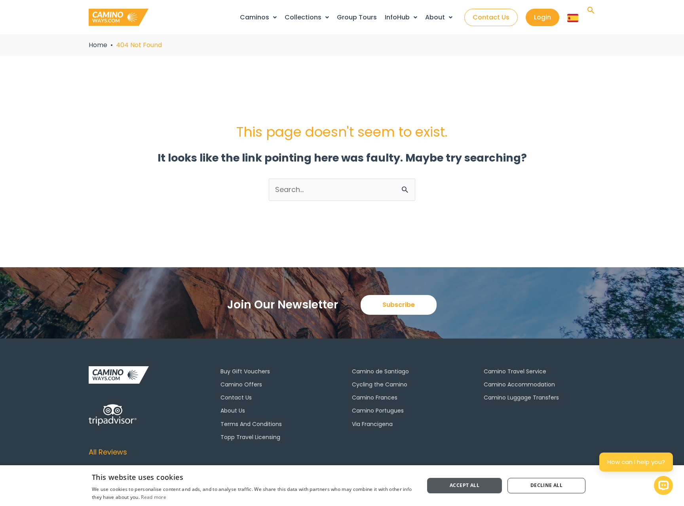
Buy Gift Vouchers (245, 371)
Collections (303, 17)
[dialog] (342, 485)
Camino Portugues (378, 411)
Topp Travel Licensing (250, 437)
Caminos (254, 17)
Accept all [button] (464, 485)
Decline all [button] (546, 485)
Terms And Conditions (251, 424)
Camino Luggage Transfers (521, 397)
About (435, 17)
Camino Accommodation (519, 384)
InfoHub (397, 17)
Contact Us (236, 397)
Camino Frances (374, 397)
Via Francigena (372, 424)
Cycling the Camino (379, 384)
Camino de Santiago (380, 371)
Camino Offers (241, 384)
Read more (153, 497)
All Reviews (108, 452)
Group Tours (357, 17)
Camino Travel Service (515, 371)
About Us (232, 411)
